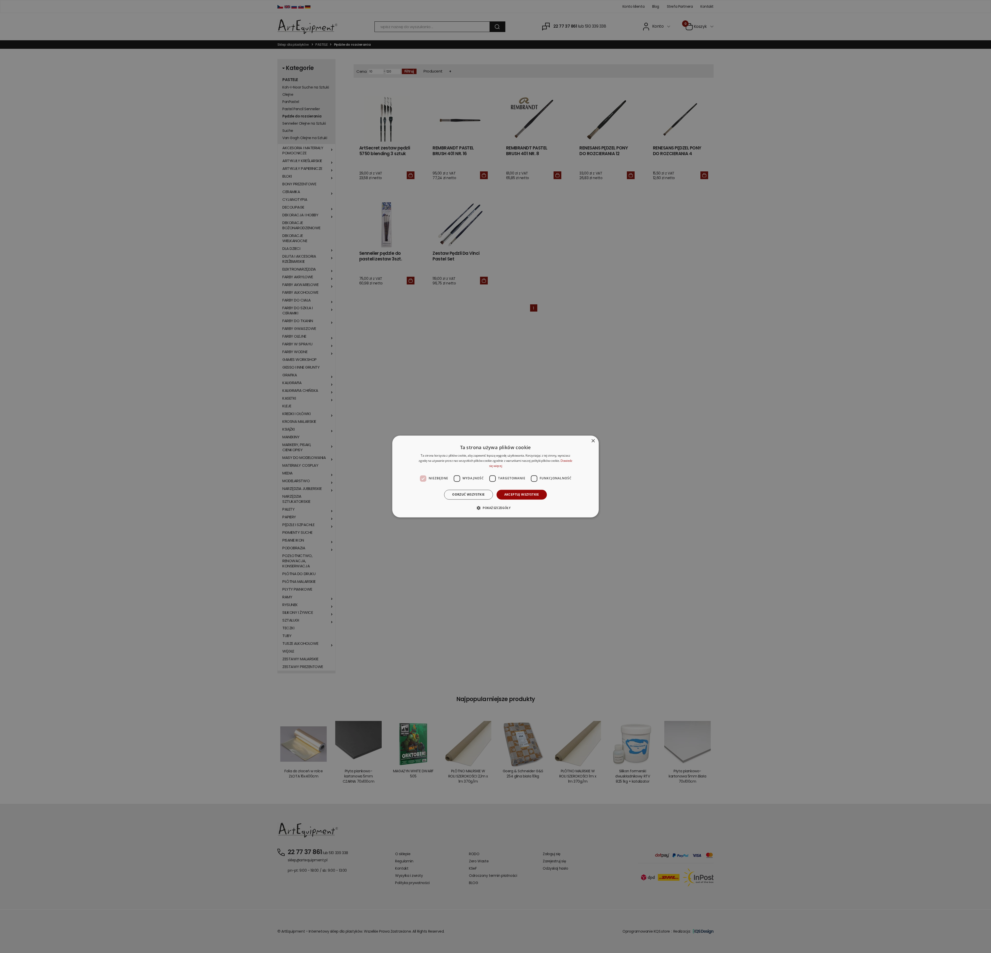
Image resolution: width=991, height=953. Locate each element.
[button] (495, 508)
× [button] (593, 441)
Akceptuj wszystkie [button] (521, 494)
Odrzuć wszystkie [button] (468, 494)
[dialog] (495, 476)
